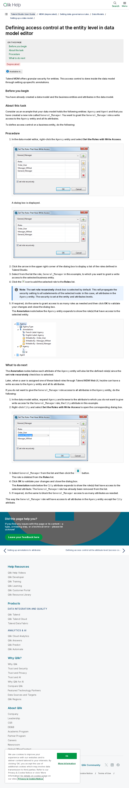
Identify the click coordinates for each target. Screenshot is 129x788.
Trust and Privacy (17, 673)
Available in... (15, 71)
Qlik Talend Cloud (17, 619)
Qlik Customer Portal (19, 590)
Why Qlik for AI (16, 681)
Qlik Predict (14, 644)
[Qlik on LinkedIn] (112, 765)
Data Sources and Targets (22, 694)
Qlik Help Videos (17, 572)
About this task (16, 50)
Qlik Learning (15, 586)
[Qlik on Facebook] (118, 765)
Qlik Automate (15, 649)
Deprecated (13, 64)
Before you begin (18, 46)
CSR (10, 722)
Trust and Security (18, 668)
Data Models (98, 14)
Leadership (14, 718)
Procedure (14, 54)
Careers (12, 740)
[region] (42, 766)
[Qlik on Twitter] (106, 765)
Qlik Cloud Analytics (18, 636)
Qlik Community (90, 765)
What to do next (17, 58)
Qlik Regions (14, 699)
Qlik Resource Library (19, 594)
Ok (66, 756)
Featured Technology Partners (24, 690)
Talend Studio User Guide (23, 14)
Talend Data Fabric (18, 623)
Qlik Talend (14, 614)
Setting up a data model (21, 18)
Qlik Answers (15, 640)
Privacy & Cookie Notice (81, 773)
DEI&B (11, 727)
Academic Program (18, 731)
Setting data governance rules (74, 14)
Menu (124, 6)
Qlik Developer (16, 577)
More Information (67, 763)
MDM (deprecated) (48, 14)
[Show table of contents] (6, 14)
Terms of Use (104, 773)
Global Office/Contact (19, 749)
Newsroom (14, 744)
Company (13, 714)
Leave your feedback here (23, 537)
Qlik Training (14, 581)
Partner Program (17, 736)
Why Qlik (12, 664)
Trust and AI (14, 677)
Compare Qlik (15, 686)
